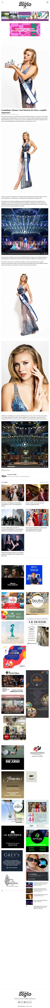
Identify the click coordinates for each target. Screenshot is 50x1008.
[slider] (23, 253)
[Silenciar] (44, 253)
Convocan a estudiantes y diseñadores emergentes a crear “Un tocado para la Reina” (11, 504)
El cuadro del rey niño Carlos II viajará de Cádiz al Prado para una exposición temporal (40, 890)
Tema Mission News (21, 1006)
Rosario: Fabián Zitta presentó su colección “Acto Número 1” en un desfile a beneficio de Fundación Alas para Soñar (12, 529)
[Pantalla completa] (46, 253)
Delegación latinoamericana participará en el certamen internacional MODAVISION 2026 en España (36, 529)
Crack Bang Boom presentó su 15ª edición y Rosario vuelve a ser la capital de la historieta (40, 907)
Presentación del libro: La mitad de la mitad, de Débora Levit (41, 895)
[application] (24, 231)
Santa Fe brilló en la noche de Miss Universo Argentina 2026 (35, 503)
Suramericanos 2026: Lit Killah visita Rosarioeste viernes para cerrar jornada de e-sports (41, 884)
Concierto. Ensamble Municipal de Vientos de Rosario (40, 901)
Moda (8, 470)
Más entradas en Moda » (44, 482)
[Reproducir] (3, 253)
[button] (24, 231)
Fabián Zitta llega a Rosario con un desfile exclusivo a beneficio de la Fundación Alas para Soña (12, 554)
